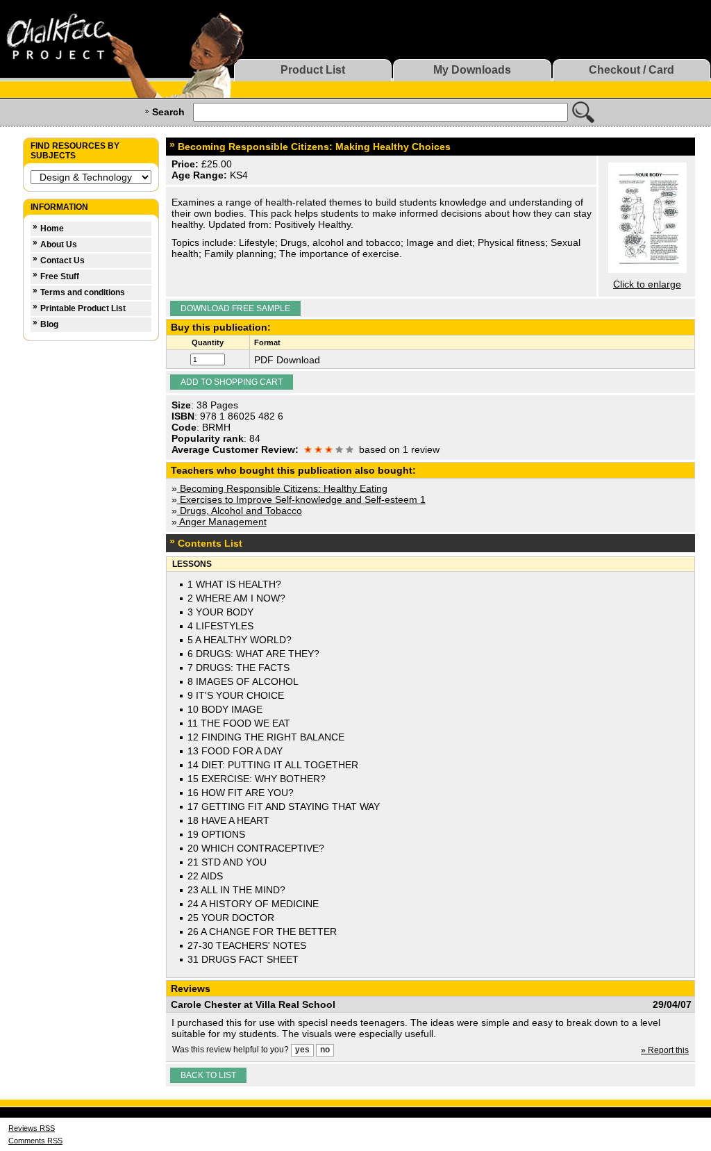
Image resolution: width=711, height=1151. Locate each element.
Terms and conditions (82, 292)
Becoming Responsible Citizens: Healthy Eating (282, 488)
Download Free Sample (235, 308)
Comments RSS (35, 1140)
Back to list (208, 1075)
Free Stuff (59, 276)
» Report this (665, 1050)
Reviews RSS (31, 1128)
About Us (58, 244)
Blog (49, 324)
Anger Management (222, 521)
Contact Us (62, 260)
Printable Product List (83, 308)
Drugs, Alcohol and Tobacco (239, 510)
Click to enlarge (647, 284)
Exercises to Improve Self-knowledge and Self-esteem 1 (301, 499)
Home (52, 228)
